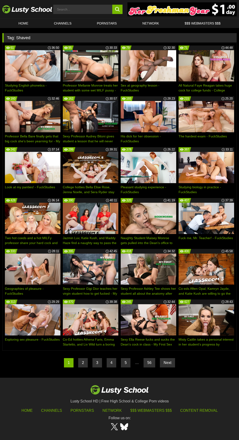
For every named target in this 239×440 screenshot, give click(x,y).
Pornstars (107, 23)
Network (150, 23)
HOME (23, 23)
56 (149, 363)
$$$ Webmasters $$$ (151, 410)
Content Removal (199, 410)
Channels (62, 23)
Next (167, 363)
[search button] (117, 9)
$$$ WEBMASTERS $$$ (203, 23)
